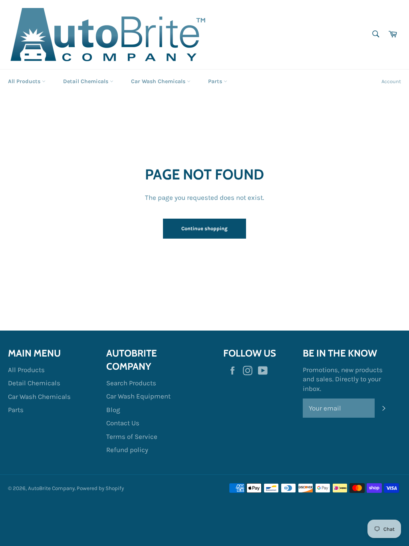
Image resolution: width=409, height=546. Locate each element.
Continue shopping (204, 228)
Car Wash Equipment (138, 396)
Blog (113, 410)
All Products (25, 81)
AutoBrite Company (51, 488)
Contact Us (122, 423)
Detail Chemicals (86, 81)
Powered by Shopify (100, 488)
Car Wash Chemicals (159, 81)
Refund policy (127, 450)
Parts (216, 81)
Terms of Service (131, 436)
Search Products (131, 383)
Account (391, 81)
